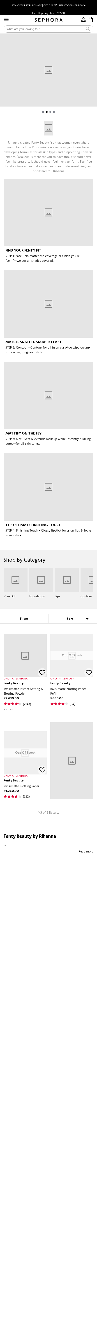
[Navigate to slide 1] (43, 112)
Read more (86, 851)
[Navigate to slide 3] (50, 112)
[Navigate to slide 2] (46, 112)
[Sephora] (48, 20)
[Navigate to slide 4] (54, 112)
